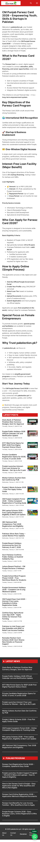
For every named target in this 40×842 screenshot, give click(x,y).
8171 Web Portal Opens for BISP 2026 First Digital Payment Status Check (13, 445)
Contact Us (13, 834)
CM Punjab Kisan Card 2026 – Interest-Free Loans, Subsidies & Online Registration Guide (14, 602)
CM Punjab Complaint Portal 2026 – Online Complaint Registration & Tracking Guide (14, 501)
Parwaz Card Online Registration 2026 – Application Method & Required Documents (19, 795)
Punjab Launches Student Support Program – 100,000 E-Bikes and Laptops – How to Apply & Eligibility (19, 775)
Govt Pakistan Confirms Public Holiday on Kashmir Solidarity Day (12, 557)
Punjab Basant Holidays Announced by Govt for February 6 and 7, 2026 (11, 545)
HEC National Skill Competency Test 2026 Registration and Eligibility (12, 524)
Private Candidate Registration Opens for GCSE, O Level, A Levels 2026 (14, 457)
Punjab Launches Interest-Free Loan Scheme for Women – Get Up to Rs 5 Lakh (14, 468)
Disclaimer (23, 834)
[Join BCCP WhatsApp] (35, 837)
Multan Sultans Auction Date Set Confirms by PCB (14, 479)
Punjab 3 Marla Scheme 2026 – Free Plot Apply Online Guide (14, 489)
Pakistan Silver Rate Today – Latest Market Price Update (13, 535)
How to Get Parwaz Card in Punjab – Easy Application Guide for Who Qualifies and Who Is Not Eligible (19, 786)
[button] (31, 3)
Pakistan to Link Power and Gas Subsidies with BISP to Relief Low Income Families (13, 628)
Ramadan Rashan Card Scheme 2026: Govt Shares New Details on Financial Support (13, 641)
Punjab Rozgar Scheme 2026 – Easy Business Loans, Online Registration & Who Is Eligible (19, 814)
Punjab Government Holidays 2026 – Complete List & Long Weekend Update (14, 589)
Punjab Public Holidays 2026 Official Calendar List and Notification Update (13, 433)
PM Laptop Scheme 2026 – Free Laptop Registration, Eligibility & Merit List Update (14, 512)
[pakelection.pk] (11, 3)
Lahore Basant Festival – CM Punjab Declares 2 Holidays (13, 567)
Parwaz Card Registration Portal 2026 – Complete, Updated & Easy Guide (18, 765)
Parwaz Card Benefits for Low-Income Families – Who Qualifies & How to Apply (18, 804)
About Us (4, 834)
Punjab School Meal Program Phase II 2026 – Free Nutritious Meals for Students (14, 578)
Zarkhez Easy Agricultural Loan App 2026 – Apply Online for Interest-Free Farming (12, 616)
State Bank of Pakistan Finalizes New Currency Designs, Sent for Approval (13, 422)
